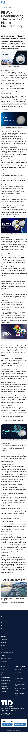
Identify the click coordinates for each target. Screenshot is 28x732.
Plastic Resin (4, 661)
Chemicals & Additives (6, 658)
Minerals (3, 655)
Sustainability (4, 622)
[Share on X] (4, 7)
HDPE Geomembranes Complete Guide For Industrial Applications (12, 599)
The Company (4, 639)
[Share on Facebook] (2, 7)
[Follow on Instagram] (4, 714)
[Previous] (1, 594)
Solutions (3, 616)
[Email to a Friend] (9, 7)
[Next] (26, 594)
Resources (3, 642)
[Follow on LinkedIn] (7, 714)
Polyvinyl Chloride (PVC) (6, 677)
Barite (2, 669)
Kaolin (2, 672)
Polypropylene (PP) (5, 680)
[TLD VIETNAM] (9, 2)
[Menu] (26, 2)
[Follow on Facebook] (2, 714)
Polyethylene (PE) (5, 683)
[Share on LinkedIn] (11, 7)
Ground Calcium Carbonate (7, 652)
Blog (2, 625)
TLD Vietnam (22, 43)
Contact (2, 628)
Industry (3, 619)
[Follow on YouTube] (9, 714)
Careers (3, 645)
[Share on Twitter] (6, 7)
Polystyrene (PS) (5, 691)
